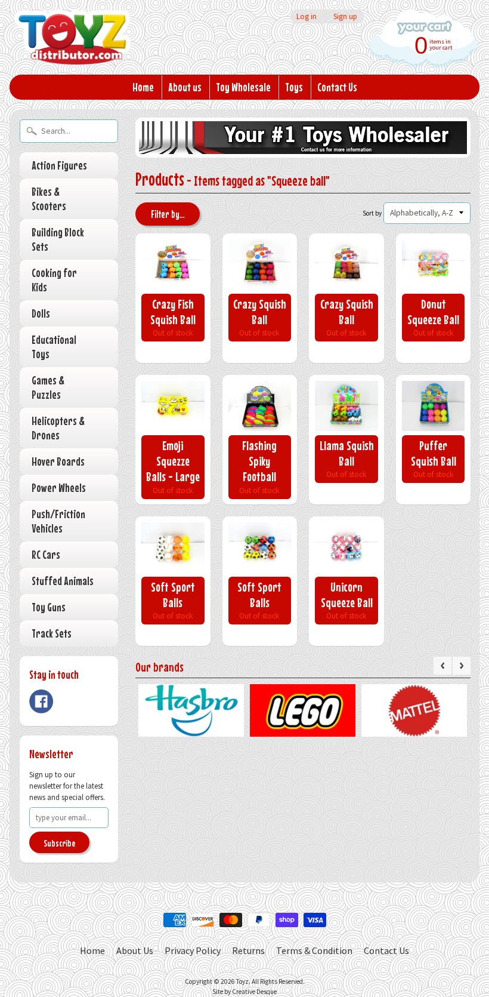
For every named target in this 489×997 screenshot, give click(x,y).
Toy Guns (49, 607)
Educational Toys (54, 347)
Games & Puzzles (48, 387)
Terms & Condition (314, 950)
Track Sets (52, 633)
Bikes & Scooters (49, 198)
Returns (248, 950)
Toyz (242, 981)
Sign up (345, 16)
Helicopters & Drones (58, 428)
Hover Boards (58, 461)
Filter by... (168, 214)
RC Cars (46, 554)
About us (185, 87)
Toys (294, 87)
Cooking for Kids (54, 280)
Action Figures (59, 165)
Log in (306, 16)
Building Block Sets (58, 239)
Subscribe (59, 843)
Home (143, 87)
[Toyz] (72, 48)
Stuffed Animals (63, 580)
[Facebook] (41, 701)
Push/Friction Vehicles (58, 521)
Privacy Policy (193, 950)
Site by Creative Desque (244, 991)
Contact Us (337, 87)
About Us (134, 950)
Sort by (372, 213)
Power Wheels (59, 487)
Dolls (41, 313)
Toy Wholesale (243, 87)
